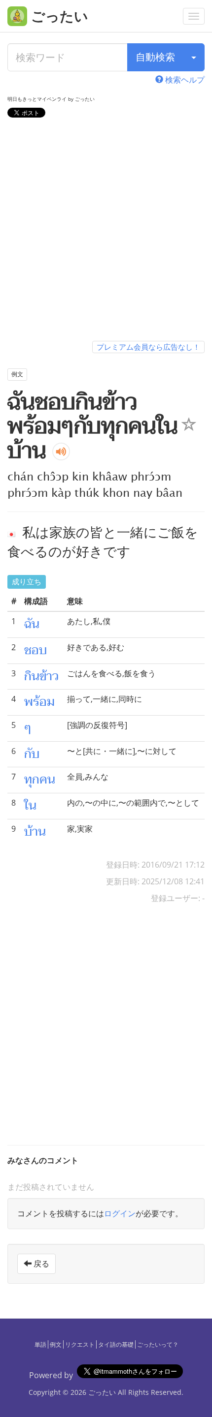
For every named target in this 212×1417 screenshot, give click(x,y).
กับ (31, 754)
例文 (56, 1344)
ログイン (120, 1213)
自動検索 (155, 56)
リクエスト (80, 1344)
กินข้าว (41, 676)
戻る (40, 1263)
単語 (40, 1344)
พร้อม (39, 702)
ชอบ (35, 650)
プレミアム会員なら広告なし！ (148, 347)
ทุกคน (39, 779)
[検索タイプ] (194, 57)
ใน (30, 805)
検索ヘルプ (184, 79)
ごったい (102, 1392)
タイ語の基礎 (116, 1344)
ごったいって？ (157, 1344)
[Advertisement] (106, 231)
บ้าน (35, 831)
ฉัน (31, 624)
